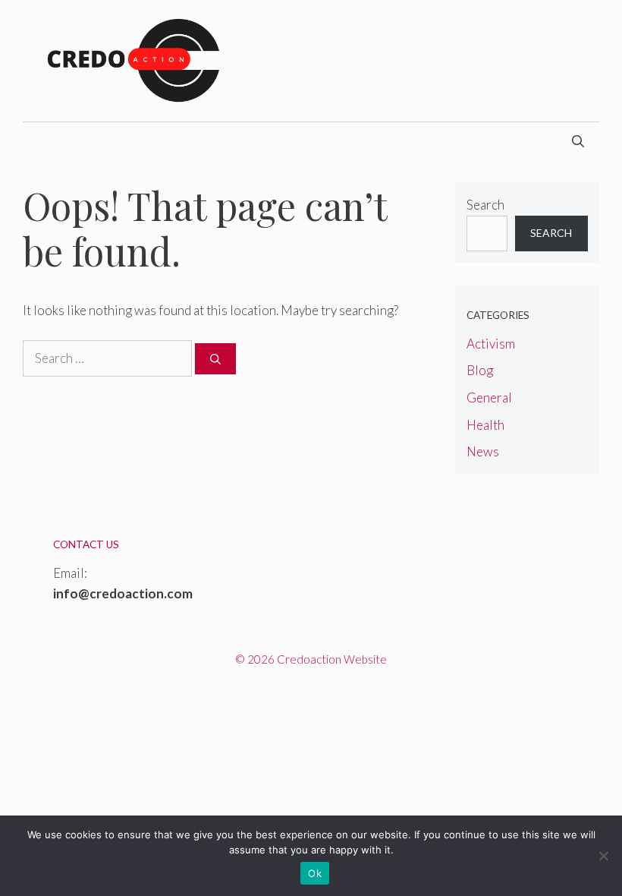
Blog (479, 370)
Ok (315, 873)
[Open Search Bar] (578, 141)
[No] (603, 855)
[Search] (215, 358)
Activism (490, 344)
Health (485, 425)
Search (485, 205)
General (489, 397)
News (482, 451)
